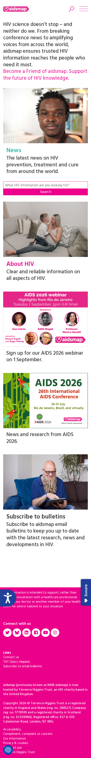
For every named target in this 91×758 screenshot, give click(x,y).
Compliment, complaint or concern (27, 734)
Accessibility (12, 729)
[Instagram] (55, 632)
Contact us (11, 657)
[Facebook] (36, 632)
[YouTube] (45, 632)
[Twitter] (7, 632)
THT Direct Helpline (16, 661)
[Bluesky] (17, 632)
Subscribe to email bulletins (22, 666)
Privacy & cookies (15, 743)
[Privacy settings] (8, 750)
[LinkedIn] (26, 632)
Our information (14, 738)
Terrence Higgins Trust (19, 752)
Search (45, 192)
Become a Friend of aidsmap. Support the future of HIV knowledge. (45, 75)
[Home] (21, 9)
